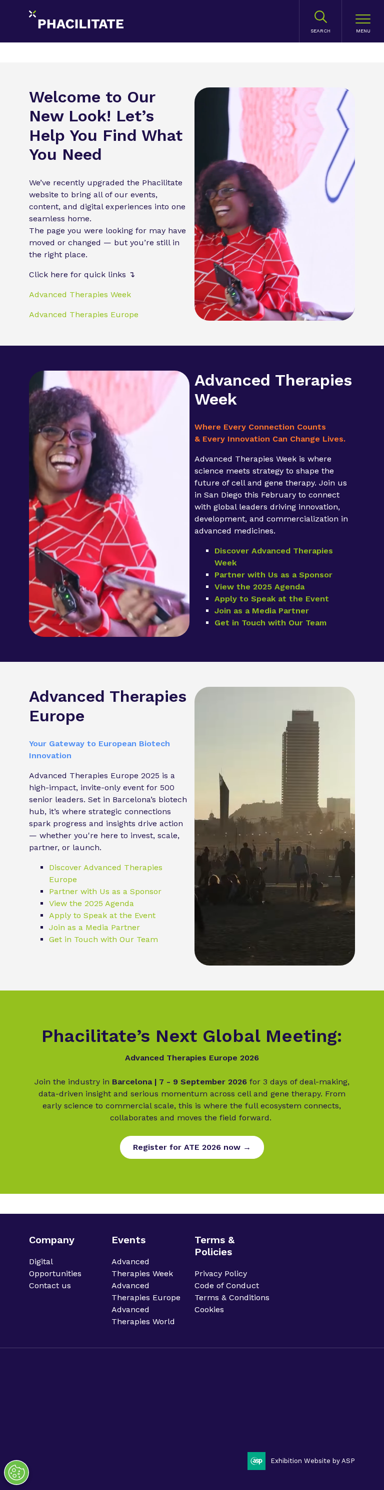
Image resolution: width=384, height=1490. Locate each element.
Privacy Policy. (51, 1413)
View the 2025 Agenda (259, 586)
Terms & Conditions (232, 1297)
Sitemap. (245, 1413)
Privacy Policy (220, 1273)
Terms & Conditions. (166, 1413)
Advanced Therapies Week (80, 294)
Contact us (50, 1285)
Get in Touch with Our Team (270, 622)
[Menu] (363, 21)
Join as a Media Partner (261, 610)
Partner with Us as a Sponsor (273, 574)
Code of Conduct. (104, 1413)
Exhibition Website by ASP (312, 1461)
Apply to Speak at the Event (271, 598)
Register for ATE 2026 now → (192, 1147)
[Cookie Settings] (16, 1472)
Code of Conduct (226, 1285)
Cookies (209, 1309)
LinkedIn (318, 1402)
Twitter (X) (343, 1402)
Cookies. (215, 1413)
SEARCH (320, 30)
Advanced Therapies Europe (83, 314)
